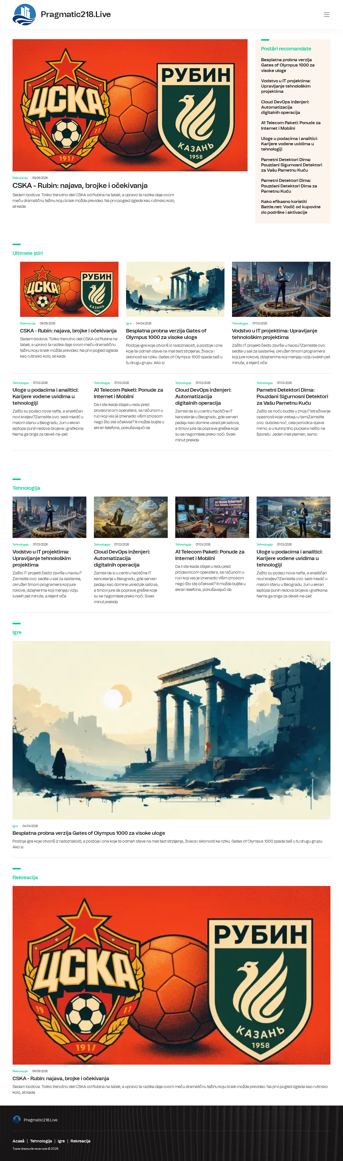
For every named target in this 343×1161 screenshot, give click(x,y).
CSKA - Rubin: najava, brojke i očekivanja (130, 124)
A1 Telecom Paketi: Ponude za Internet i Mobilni (292, 125)
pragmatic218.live (41, 1120)
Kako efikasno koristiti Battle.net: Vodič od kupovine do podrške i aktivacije (292, 207)
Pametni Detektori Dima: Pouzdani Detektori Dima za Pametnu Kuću (292, 185)
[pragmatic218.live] (24, 14)
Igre (129, 323)
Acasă (18, 1141)
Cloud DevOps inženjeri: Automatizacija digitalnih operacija (292, 107)
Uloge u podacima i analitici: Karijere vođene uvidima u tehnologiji (292, 144)
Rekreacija (20, 177)
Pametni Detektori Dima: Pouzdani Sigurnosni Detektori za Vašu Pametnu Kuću (292, 165)
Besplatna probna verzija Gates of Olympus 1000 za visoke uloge (292, 65)
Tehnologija (240, 323)
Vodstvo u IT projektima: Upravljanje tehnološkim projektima (292, 86)
